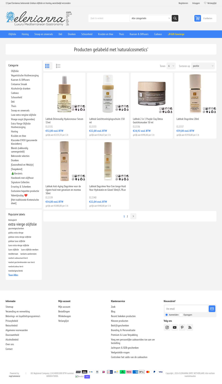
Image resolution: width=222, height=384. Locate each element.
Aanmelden (174, 314)
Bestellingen (64, 311)
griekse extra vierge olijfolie (19, 236)
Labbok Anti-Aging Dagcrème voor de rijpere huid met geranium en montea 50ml (63, 190)
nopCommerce (14, 376)
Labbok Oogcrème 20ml (188, 119)
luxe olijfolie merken (29, 249)
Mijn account (64, 306)
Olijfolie (15, 71)
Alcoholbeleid (12, 339)
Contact (9, 349)
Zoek (175, 18)
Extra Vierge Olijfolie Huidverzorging (21, 125)
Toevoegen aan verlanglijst (51, 110)
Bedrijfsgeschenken (120, 325)
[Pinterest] (182, 327)
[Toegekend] (16, 169)
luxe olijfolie (13, 249)
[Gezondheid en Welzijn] (22, 164)
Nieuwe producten (119, 320)
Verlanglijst (63, 320)
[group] (64, 94)
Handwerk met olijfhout (22, 178)
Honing (14, 131)
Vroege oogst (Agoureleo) (23, 119)
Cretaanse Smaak (19, 84)
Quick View (57, 110)
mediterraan (13, 253)
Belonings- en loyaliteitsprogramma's (23, 316)
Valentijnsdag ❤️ (19, 195)
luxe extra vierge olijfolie (18, 245)
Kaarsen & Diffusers (20, 79)
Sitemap (9, 306)
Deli (13, 101)
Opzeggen (187, 314)
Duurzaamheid (12, 335)
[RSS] (189, 327)
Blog (113, 311)
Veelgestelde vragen (120, 352)
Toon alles (13, 275)
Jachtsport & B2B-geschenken (125, 347)
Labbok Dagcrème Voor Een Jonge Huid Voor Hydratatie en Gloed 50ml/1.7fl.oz (107, 188)
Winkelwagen (64, 316)
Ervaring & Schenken (21, 186)
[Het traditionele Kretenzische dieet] (25, 201)
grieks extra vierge (15, 232)
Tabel (48, 66)
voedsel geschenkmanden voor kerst (21, 262)
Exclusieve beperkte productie (25, 191)
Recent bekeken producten (123, 316)
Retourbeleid (12, 325)
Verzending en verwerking (18, 311)
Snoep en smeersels (20, 110)
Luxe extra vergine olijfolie (23, 115)
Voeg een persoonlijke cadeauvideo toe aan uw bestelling (133, 341)
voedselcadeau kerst (15, 266)
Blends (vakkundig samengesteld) (19, 149)
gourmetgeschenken (16, 228)
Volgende (133, 216)
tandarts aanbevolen (28, 253)
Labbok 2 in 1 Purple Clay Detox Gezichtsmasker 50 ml (148, 120)
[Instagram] (167, 327)
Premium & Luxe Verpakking (124, 335)
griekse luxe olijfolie (16, 241)
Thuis (13, 106)
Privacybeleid (12, 320)
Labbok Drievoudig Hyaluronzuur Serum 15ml (64, 120)
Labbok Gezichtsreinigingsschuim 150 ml (107, 120)
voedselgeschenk (15, 270)
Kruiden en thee (18, 136)
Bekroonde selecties (20, 156)
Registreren (183, 3)
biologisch (12, 219)
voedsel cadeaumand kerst (18, 257)
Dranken (15, 160)
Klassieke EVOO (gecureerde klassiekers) (24, 141)
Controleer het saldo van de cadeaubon (129, 357)
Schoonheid (16, 97)
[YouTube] (174, 327)
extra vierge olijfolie (22, 224)
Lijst (57, 66)
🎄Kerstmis (16, 173)
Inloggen (196, 3)
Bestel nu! (71, 110)
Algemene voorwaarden (17, 330)
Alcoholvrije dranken (20, 88)
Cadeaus (15, 93)
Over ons (10, 344)
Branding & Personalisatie (123, 330)
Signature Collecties (20, 182)
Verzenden (212, 308)
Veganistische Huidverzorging (25, 75)
